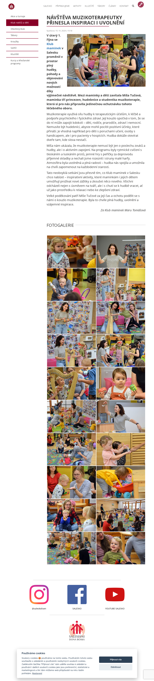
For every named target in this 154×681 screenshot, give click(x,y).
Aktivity (77, 6)
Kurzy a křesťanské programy (20, 62)
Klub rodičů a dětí (20, 22)
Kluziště (89, 6)
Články (112, 6)
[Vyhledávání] (133, 4)
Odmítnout (116, 667)
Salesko (47, 6)
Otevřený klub (18, 28)
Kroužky (15, 41)
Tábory (101, 6)
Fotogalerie (60, 225)
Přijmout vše (116, 659)
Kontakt (124, 6)
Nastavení (37, 673)
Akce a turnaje (18, 16)
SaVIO (14, 47)
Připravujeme (63, 6)
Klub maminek (54, 46)
